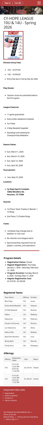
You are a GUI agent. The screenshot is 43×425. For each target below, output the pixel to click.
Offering (26, 297)
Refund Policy (9, 417)
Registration (9, 393)
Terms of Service (10, 414)
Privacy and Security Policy (28, 417)
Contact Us (9, 398)
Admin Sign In (12, 419)
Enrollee (34, 297)
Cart (18, 3)
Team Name (9, 297)
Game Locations (11, 400)
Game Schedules (11, 396)
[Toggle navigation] (39, 2)
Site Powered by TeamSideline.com (17, 412)
